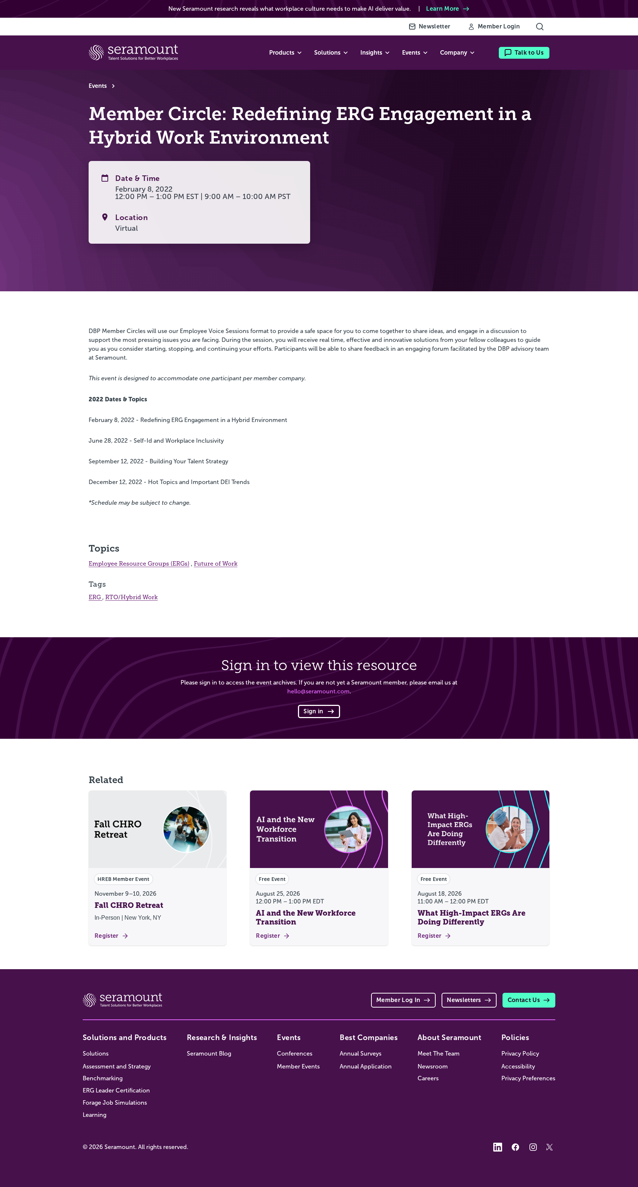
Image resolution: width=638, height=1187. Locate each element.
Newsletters (464, 1000)
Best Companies (369, 1037)
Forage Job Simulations (115, 1102)
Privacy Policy (520, 1053)
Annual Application (366, 1066)
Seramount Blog (209, 1053)
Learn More (442, 9)
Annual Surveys (360, 1053)
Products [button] (281, 52)
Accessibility (518, 1066)
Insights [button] (371, 52)
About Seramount (449, 1037)
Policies (515, 1037)
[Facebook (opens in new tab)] (515, 1147)
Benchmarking (103, 1078)
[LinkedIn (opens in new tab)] (497, 1147)
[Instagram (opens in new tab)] (533, 1147)
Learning (94, 1115)
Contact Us (524, 1000)
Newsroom (433, 1066)
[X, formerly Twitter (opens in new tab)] (550, 1147)
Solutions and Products (125, 1037)
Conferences (294, 1053)
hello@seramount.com (318, 691)
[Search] (539, 26)
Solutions (96, 1053)
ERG (95, 597)
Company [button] (453, 52)
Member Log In (398, 1000)
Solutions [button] (327, 52)
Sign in (313, 711)
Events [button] (411, 52)
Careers (428, 1078)
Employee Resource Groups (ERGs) (139, 563)
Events (98, 86)
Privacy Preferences (528, 1078)
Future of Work (215, 563)
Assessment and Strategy (117, 1066)
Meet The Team (439, 1053)
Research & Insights (222, 1037)
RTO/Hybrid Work (131, 597)
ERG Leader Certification (116, 1090)
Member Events (298, 1066)
